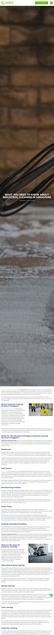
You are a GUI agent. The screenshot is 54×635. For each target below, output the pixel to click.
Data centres (4, 471)
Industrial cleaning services (8, 409)
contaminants (5, 455)
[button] (51, 3)
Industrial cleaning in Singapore (9, 389)
